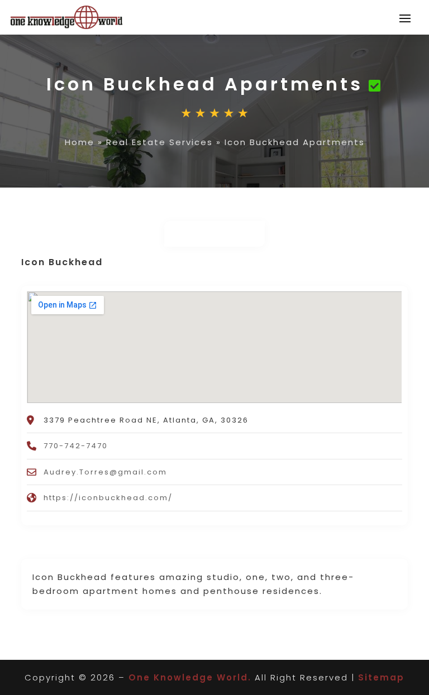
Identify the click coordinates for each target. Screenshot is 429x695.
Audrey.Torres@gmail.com (105, 472)
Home (79, 142)
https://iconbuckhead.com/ (108, 497)
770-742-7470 (76, 445)
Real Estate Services (159, 142)
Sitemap (381, 677)
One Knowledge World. (189, 677)
